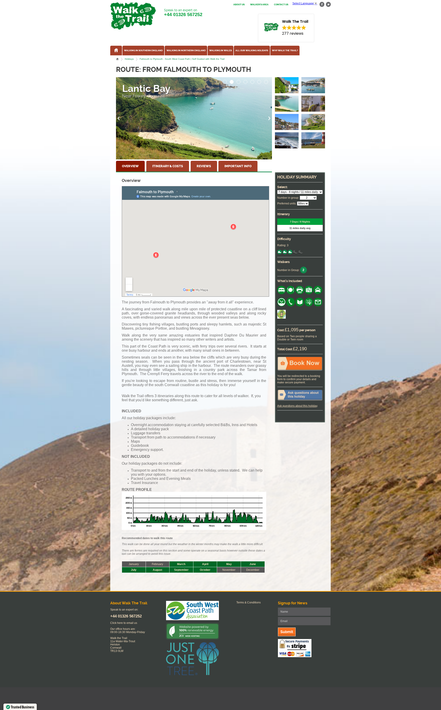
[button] (218, 80)
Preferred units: (286, 203)
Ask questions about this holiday (297, 405)
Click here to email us (123, 623)
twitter (328, 4)
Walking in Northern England (186, 50)
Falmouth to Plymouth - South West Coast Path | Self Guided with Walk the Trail (182, 59)
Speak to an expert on (183, 12)
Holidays (129, 59)
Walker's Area (259, 4)
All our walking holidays (251, 50)
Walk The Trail (133, 16)
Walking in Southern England (143, 50)
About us (239, 4)
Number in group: (288, 197)
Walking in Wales (220, 50)
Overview (130, 166)
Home (117, 59)
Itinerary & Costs (167, 166)
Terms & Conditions (248, 602)
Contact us (281, 4)
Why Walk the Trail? (285, 50)
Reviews (204, 166)
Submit (286, 632)
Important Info (238, 166)
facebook (322, 4)
